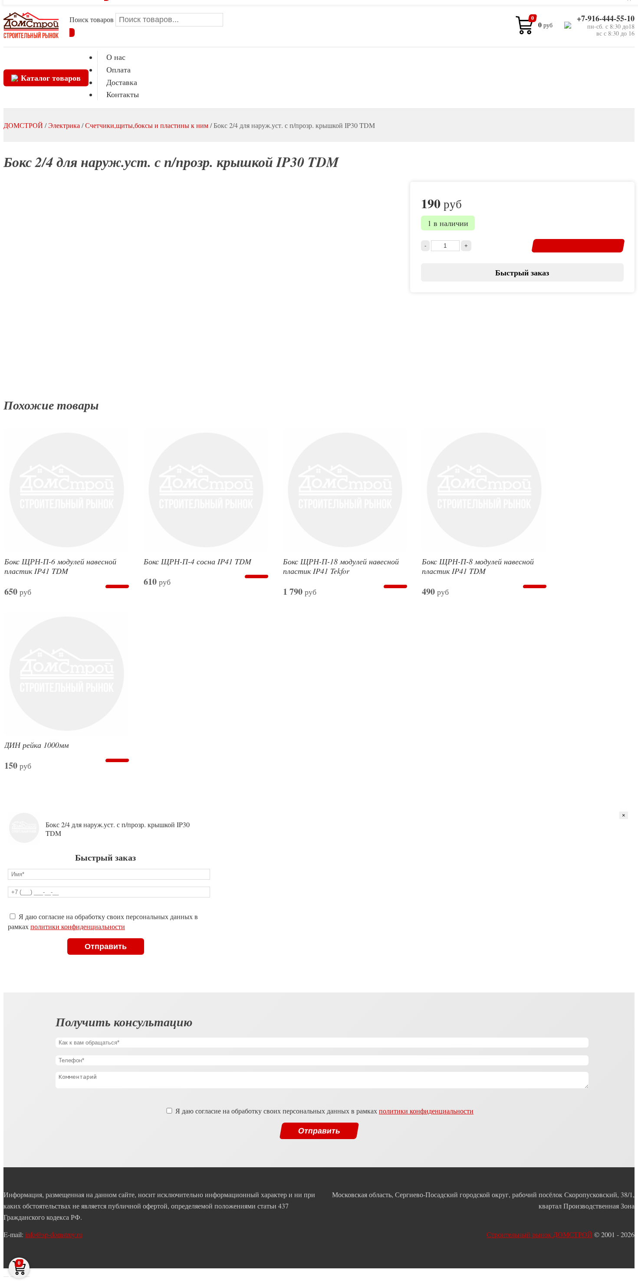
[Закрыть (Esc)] (6, 1276)
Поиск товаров (92, 19)
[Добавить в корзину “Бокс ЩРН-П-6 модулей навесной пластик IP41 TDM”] (117, 586)
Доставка (121, 82)
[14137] (578, 245)
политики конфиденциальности (77, 926)
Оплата (118, 69)
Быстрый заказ (522, 272)
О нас (115, 57)
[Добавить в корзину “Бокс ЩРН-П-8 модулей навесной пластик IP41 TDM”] (534, 586)
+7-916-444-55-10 (606, 18)
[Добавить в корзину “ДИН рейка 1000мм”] (117, 760)
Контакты (122, 94)
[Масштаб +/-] (27, 1276)
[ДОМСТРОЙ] (31, 25)
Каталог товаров (51, 77)
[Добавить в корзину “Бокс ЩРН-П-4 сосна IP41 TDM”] (256, 576)
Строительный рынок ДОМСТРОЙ (539, 1234)
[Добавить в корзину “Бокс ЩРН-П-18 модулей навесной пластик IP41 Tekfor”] (396, 586)
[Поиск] (72, 32)
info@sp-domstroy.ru (53, 1234)
